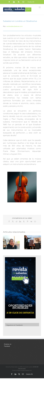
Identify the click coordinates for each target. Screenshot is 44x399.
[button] (4, 242)
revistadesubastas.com (14, 26)
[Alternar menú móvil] (40, 7)
